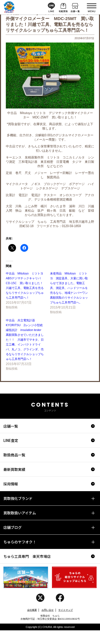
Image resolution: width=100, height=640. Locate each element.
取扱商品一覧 (14, 454)
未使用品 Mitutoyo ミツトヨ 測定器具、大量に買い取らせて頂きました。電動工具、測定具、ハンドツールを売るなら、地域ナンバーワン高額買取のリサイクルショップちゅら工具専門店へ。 (69, 288)
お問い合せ (48, 610)
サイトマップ (65, 610)
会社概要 (32, 610)
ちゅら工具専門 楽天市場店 (27, 556)
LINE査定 (10, 440)
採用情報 (10, 483)
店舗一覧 (10, 426)
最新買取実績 (14, 469)
